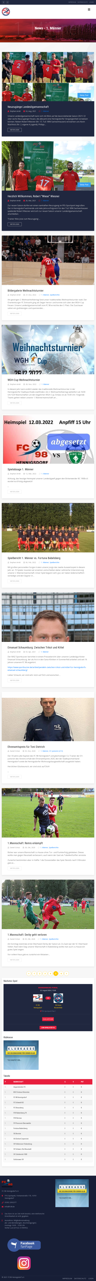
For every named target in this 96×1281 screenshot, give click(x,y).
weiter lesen (14, 130)
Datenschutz (83, 2)
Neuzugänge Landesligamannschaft (28, 106)
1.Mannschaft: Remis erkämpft (25, 843)
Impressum (72, 2)
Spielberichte (55, 295)
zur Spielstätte (48, 1028)
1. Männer (45, 111)
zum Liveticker (48, 1019)
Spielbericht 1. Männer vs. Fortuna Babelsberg (34, 558)
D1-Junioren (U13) (56, 751)
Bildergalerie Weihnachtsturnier (26, 290)
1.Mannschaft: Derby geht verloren (27, 934)
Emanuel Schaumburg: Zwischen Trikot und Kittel (36, 647)
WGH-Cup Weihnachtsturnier (24, 380)
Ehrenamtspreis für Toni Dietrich (26, 746)
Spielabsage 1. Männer (20, 469)
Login (91, 2)
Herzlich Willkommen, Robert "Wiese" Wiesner (33, 196)
